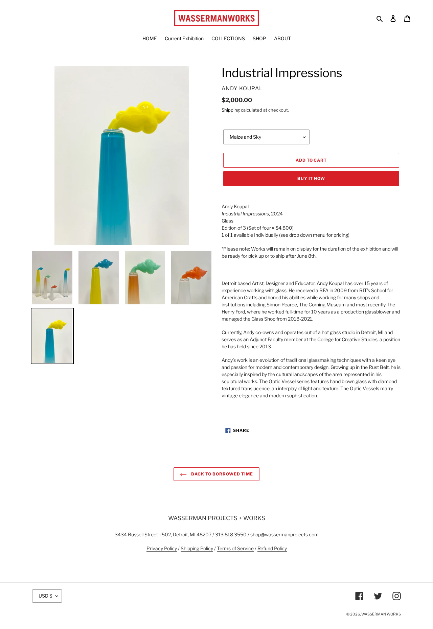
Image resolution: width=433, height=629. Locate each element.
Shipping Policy (197, 548)
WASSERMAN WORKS (381, 614)
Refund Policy (272, 548)
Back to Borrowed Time (221, 473)
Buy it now (311, 178)
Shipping (231, 110)
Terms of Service (235, 548)
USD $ (45, 596)
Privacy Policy (161, 548)
